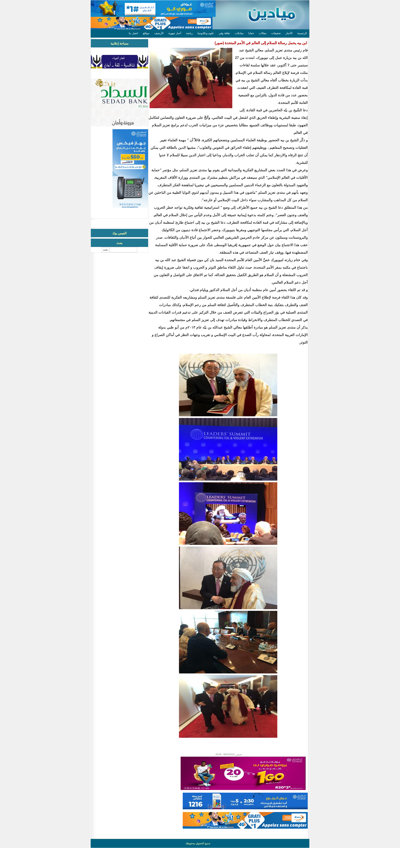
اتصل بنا (133, 33)
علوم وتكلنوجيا (206, 33)
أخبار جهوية (174, 33)
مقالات (262, 33)
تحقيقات (276, 33)
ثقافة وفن (224, 33)
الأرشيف (159, 33)
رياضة (189, 33)
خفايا (251, 33)
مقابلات (239, 33)
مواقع (146, 33)
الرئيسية (302, 33)
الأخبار (289, 33)
